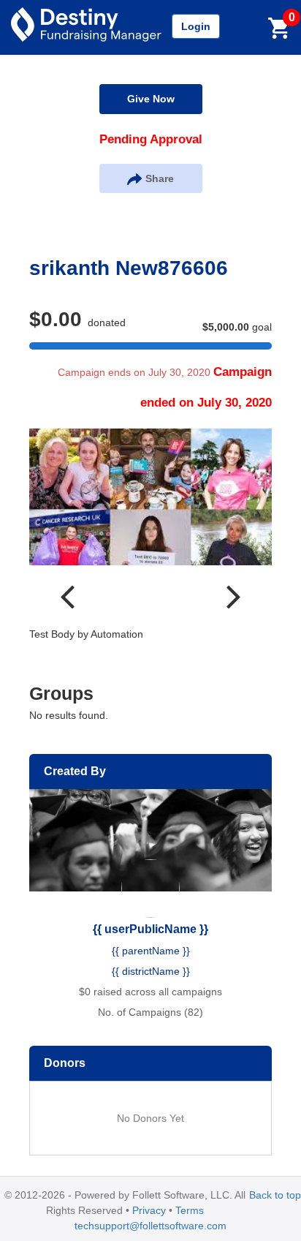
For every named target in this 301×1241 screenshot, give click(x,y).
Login (195, 26)
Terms (189, 1210)
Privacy (149, 1210)
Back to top (275, 1195)
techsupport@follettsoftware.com (150, 1225)
